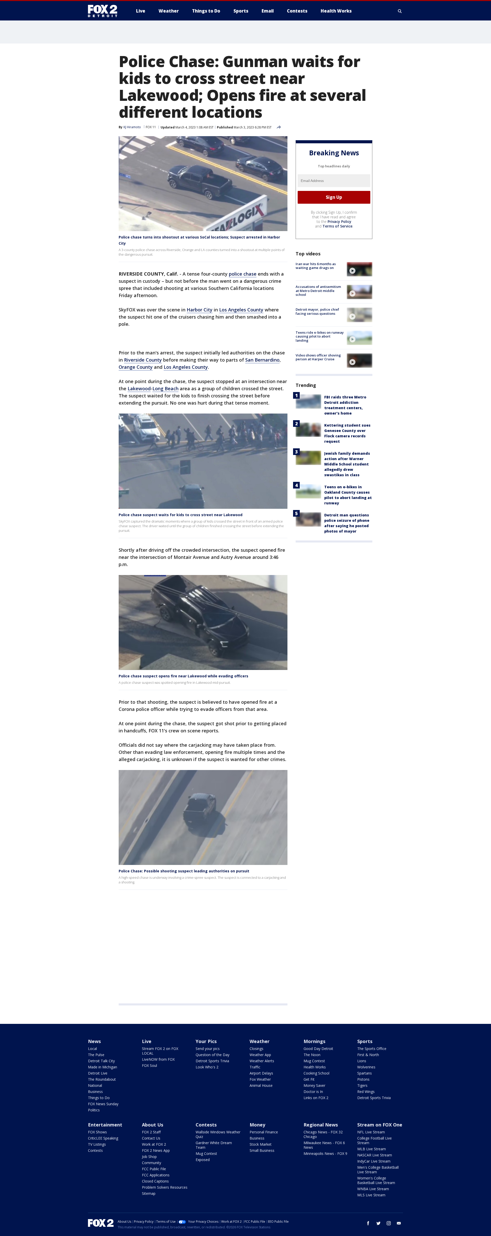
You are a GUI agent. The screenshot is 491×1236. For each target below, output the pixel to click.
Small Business (262, 1150)
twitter (378, 1223)
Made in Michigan (102, 1067)
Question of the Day (212, 1054)
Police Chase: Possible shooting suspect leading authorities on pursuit (184, 871)
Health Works (315, 1067)
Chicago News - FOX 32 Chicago (323, 1134)
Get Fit (309, 1079)
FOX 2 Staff (151, 1132)
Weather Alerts (262, 1060)
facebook (368, 1223)
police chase (242, 274)
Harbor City (200, 310)
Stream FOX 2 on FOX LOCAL (160, 1051)
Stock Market (261, 1144)
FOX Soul (149, 1065)
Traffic (255, 1067)
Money (257, 1125)
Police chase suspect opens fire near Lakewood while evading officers (183, 676)
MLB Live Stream (371, 1148)
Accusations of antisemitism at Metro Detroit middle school (318, 290)
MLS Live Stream (371, 1194)
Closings (256, 1048)
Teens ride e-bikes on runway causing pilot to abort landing (320, 336)
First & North (368, 1054)
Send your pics (208, 1048)
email (399, 1223)
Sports (364, 1041)
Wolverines (366, 1067)
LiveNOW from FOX (158, 1059)
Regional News (321, 1125)
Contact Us (151, 1138)
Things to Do (99, 1097)
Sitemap (148, 1193)
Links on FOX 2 (316, 1097)
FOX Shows (97, 1132)
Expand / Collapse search (400, 11)
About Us (152, 1125)
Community (151, 1162)
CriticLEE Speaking (103, 1138)
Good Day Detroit (318, 1048)
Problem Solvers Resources (164, 1187)
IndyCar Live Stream (373, 1161)
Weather (260, 1041)
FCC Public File (154, 1168)
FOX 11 (151, 127)
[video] (359, 269)
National (95, 1085)
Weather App (260, 1054)
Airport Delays (261, 1073)
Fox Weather (260, 1079)
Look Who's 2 (207, 1067)
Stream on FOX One (379, 1125)
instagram (389, 1223)
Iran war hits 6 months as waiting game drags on (316, 266)
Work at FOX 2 (154, 1144)
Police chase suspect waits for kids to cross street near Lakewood (180, 514)
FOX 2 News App (156, 1150)
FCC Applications (156, 1175)
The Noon (312, 1054)
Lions (361, 1060)
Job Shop (149, 1156)
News (94, 1041)
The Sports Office (371, 1048)
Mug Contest (314, 1060)
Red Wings (366, 1091)
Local (92, 1048)
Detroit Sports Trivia (212, 1060)
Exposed (203, 1159)
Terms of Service (337, 226)
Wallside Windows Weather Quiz (218, 1134)
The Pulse (96, 1054)
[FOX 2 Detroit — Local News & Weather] (105, 11)
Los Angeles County (241, 310)
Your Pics (206, 1041)
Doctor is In (313, 1091)
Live (146, 1041)
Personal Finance (264, 1132)
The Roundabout (102, 1079)
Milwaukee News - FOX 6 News (324, 1145)
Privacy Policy (339, 221)
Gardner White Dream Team (214, 1145)
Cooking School (316, 1073)
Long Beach (165, 388)
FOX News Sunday (103, 1103)
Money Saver (314, 1085)
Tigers (362, 1085)
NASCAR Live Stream (374, 1155)
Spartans (364, 1073)
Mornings (314, 1041)
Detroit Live (97, 1073)
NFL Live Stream (371, 1132)
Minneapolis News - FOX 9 (325, 1153)
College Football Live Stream (374, 1140)
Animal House (261, 1085)
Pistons (363, 1079)
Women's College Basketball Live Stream (376, 1180)
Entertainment (105, 1125)
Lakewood (139, 388)
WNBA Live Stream (373, 1188)
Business (95, 1091)
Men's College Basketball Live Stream (378, 1169)
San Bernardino (262, 360)
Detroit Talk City (101, 1060)
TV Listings (97, 1144)
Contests (95, 1150)
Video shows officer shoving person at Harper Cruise (318, 357)
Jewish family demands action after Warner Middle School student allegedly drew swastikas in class (347, 464)
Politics (94, 1110)
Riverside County (143, 360)
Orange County (136, 367)
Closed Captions (155, 1181)
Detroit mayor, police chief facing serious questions (317, 311)
